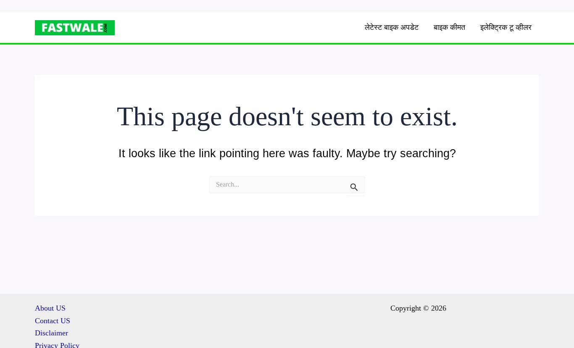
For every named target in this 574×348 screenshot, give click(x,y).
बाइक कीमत (449, 27)
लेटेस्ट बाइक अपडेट (392, 27)
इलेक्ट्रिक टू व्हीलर (506, 27)
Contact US (52, 320)
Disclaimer (51, 333)
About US (50, 308)
